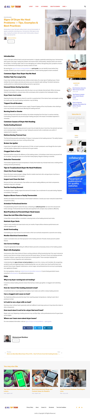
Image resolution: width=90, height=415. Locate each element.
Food (37, 6)
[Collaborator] (76, 193)
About (37, 407)
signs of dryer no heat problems (21, 68)
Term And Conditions (61, 407)
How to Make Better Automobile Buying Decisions (74, 73)
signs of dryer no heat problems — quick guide (38, 321)
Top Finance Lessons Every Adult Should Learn (78, 96)
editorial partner (14, 273)
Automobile (44, 6)
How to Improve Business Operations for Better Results (79, 104)
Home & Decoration (8, 17)
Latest (31, 6)
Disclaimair (51, 407)
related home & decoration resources (31, 271)
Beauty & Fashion (55, 6)
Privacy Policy (30, 407)
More (64, 6)
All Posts (11, 41)
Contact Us (43, 407)
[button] (64, 6)
